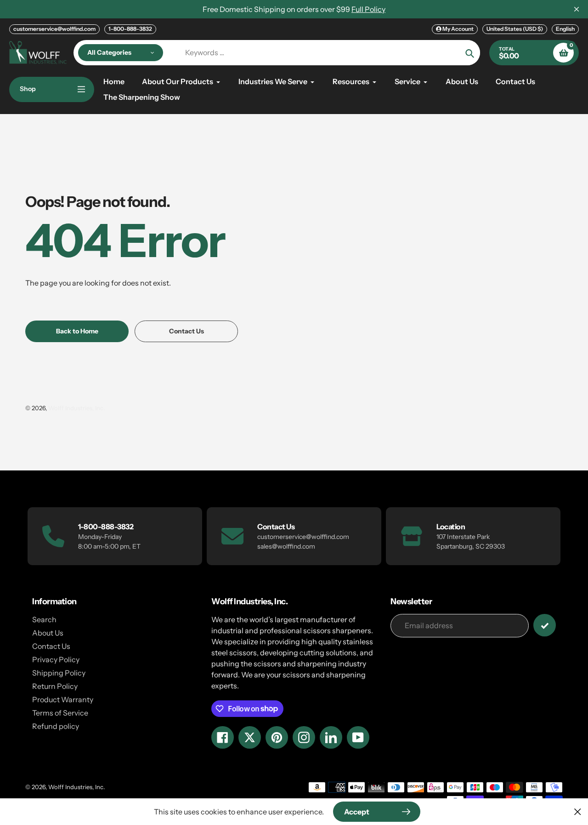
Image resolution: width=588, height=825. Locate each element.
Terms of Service (60, 712)
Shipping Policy (58, 672)
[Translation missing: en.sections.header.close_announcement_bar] (576, 9)
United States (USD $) (514, 28)
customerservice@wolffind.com (54, 28)
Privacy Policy (55, 659)
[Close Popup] (577, 811)
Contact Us (51, 646)
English (565, 28)
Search (44, 619)
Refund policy (55, 726)
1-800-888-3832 (130, 28)
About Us (47, 632)
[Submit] (544, 625)
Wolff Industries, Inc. (76, 408)
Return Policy (55, 686)
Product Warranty (62, 699)
